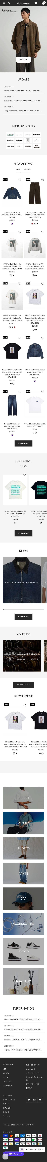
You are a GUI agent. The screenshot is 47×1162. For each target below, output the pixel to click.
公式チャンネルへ (23, 685)
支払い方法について (33, 1073)
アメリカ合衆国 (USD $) (13, 1125)
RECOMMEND (8, 1085)
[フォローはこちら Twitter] (29, 1100)
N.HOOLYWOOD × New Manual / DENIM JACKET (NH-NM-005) (12, 214)
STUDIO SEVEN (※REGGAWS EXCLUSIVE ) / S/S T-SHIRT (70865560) (15, 514)
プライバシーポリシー (33, 1084)
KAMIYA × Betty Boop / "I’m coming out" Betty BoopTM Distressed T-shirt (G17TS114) (12, 266)
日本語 (29, 1125)
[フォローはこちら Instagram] (34, 1100)
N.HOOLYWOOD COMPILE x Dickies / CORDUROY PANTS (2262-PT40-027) (35, 214)
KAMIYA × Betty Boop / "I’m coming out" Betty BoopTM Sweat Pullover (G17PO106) (34, 266)
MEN (18, 170)
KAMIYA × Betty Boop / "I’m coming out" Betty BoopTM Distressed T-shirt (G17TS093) (12, 318)
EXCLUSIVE (7, 1081)
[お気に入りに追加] (20, 180)
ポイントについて (9, 1100)
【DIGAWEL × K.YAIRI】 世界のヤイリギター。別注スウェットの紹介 (21, 656)
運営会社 (6, 1112)
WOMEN (27, 170)
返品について (30, 1069)
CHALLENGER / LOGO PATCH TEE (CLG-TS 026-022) (34, 425)
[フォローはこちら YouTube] (40, 1100)
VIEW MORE (23, 443)
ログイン (6, 1104)
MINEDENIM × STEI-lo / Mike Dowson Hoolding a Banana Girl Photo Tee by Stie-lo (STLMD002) (35, 319)
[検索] (9, 3)
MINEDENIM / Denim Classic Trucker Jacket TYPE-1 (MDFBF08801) (35, 372)
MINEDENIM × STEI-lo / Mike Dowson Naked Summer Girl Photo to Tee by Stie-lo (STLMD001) (12, 373)
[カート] (42, 3)
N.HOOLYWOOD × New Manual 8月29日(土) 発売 (22, 583)
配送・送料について (33, 1065)
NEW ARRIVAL (8, 1065)
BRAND (5, 1077)
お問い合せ (7, 1108)
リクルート (7, 1116)
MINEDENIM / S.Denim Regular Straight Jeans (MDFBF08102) (12, 426)
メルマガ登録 (7, 1095)
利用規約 (29, 1088)
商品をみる (23, 59)
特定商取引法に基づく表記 (34, 1078)
